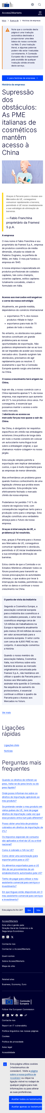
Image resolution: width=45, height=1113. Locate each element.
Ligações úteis (11, 745)
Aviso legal (7, 1047)
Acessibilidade (8, 1052)
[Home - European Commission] (20, 1001)
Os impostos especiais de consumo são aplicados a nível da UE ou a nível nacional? (21, 841)
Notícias (8, 751)
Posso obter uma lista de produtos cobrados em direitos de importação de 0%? (22, 827)
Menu (40, 14)
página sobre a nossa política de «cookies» (24, 1074)
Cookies (6, 1036)
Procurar (39, 4)
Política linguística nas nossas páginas (20, 1031)
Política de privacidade (12, 1041)
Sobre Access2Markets (13, 961)
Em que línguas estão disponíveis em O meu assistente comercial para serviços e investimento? (22, 896)
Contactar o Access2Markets (16, 949)
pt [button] (32, 4)
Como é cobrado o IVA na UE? (18, 850)
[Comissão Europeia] (7, 4)
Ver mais (6, 712)
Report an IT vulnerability (14, 1025)
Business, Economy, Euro (14, 984)
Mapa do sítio (8, 966)
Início (4, 20)
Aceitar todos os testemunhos (27, 1099)
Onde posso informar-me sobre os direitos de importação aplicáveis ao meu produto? (21, 797)
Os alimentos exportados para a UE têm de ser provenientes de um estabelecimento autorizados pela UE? (22, 869)
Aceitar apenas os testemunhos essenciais (27, 1106)
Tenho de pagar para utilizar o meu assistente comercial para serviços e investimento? (21, 882)
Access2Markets (10, 921)
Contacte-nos (8, 1020)
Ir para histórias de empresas (21, 78)
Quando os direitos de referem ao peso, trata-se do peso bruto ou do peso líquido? (20, 784)
